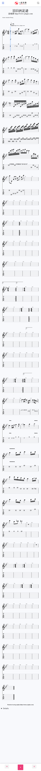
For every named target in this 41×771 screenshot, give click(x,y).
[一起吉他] (20, 3)
